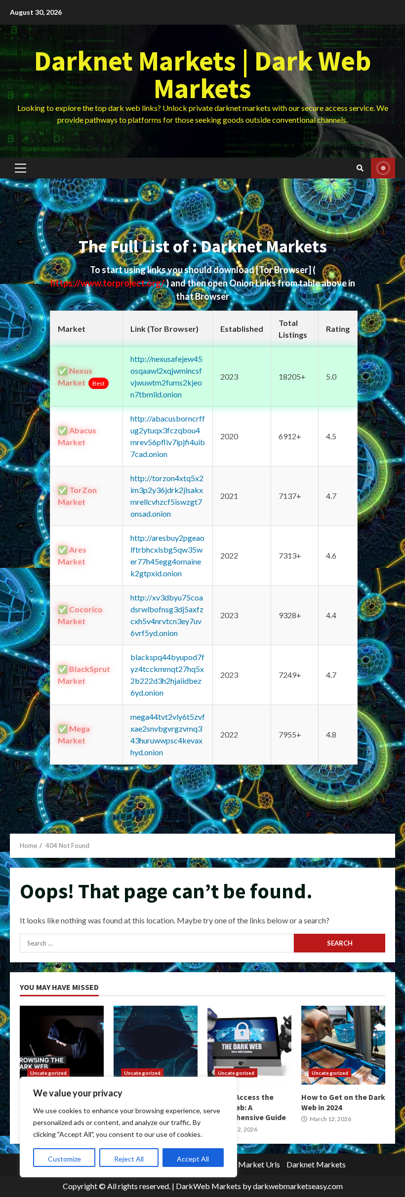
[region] (128, 1127)
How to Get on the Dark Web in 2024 (343, 1045)
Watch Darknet (383, 168)
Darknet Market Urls (244, 1164)
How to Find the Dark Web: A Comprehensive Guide (62, 1045)
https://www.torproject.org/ (108, 283)
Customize (64, 1159)
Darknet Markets (316, 1164)
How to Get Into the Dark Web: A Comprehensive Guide (156, 1045)
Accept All (193, 1159)
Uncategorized (48, 1073)
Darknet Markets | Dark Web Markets (202, 74)
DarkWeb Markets (208, 1186)
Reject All (129, 1159)
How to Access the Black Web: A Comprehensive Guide (249, 1045)
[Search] (360, 168)
